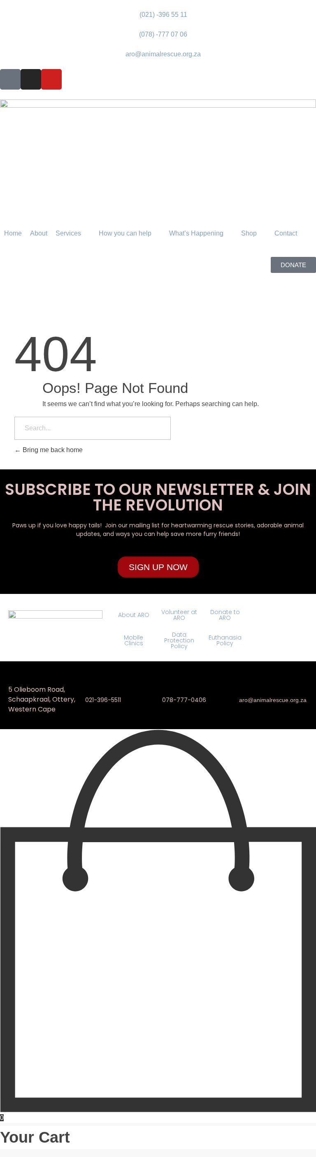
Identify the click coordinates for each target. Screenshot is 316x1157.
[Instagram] (31, 79)
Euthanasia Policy (225, 640)
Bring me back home (52, 449)
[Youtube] (51, 79)
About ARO (133, 615)
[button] (73, 233)
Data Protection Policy (179, 640)
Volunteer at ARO (179, 615)
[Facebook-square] (10, 79)
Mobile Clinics (133, 640)
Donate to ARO (225, 615)
